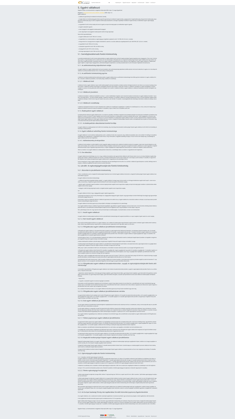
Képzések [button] (134, 2)
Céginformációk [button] (126, 2)
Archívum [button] (153, 2)
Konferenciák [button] (141, 2)
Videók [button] (147, 2)
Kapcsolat (147, 416)
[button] (109, 2)
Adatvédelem (134, 416)
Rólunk (128, 416)
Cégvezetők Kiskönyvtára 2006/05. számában (94, 12)
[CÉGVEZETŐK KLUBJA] (84, 2)
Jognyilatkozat (141, 416)
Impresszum (154, 416)
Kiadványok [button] (118, 2)
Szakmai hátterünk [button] (96, 2)
